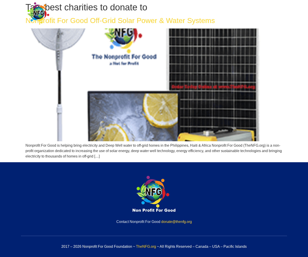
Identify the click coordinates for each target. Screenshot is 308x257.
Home (138, 15)
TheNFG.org (146, 246)
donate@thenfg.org (176, 222)
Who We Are (164, 15)
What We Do (195, 15)
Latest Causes (229, 15)
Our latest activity (267, 15)
